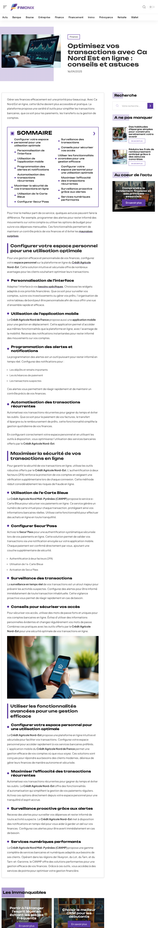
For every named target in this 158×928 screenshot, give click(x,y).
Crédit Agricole (81, 262)
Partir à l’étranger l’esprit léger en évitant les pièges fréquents (27, 913)
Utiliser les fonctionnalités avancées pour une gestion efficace (76, 158)
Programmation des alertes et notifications (33, 168)
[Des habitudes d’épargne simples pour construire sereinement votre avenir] (120, 134)
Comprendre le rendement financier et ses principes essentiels (133, 192)
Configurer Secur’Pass (33, 201)
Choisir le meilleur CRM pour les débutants (79, 913)
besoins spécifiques (50, 286)
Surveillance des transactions (72, 141)
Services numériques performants (75, 198)
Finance (74, 37)
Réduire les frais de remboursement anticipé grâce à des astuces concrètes (141, 154)
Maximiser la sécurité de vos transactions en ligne (31, 187)
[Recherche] (144, 7)
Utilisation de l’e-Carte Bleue (32, 195)
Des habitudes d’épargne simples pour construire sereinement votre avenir (141, 131)
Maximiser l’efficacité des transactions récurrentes (76, 180)
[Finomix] (22, 7)
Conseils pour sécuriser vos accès (77, 149)
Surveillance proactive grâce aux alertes (76, 190)
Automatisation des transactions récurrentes (31, 177)
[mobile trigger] (5, 7)
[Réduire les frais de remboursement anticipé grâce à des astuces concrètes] (120, 157)
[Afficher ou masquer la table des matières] (74, 133)
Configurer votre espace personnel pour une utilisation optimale (31, 142)
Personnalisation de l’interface (31, 152)
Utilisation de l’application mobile (30, 160)
